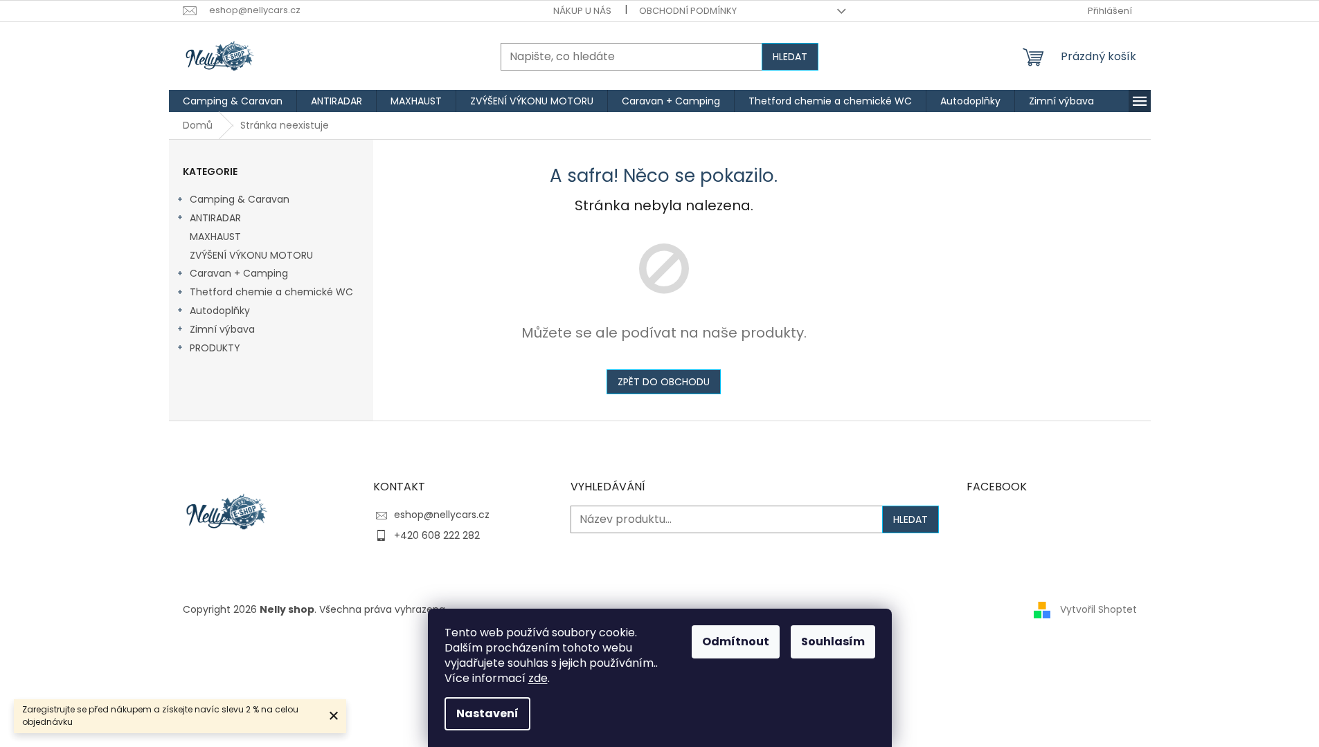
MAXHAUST (215, 236)
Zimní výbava (222, 329)
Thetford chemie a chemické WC (271, 292)
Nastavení (487, 713)
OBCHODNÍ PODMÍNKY (688, 10)
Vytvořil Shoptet (1098, 609)
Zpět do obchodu (664, 382)
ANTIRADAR (215, 218)
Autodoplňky (220, 310)
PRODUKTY (215, 348)
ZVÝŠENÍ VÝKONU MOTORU (251, 255)
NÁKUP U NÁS (582, 10)
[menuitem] (232, 101)
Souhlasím (833, 641)
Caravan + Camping (239, 273)
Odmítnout (735, 641)
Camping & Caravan (239, 199)
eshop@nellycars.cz (442, 515)
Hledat (790, 57)
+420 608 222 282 (437, 535)
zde (538, 678)
